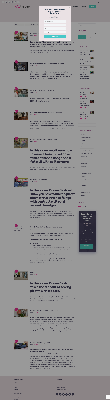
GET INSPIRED (55, 36)
